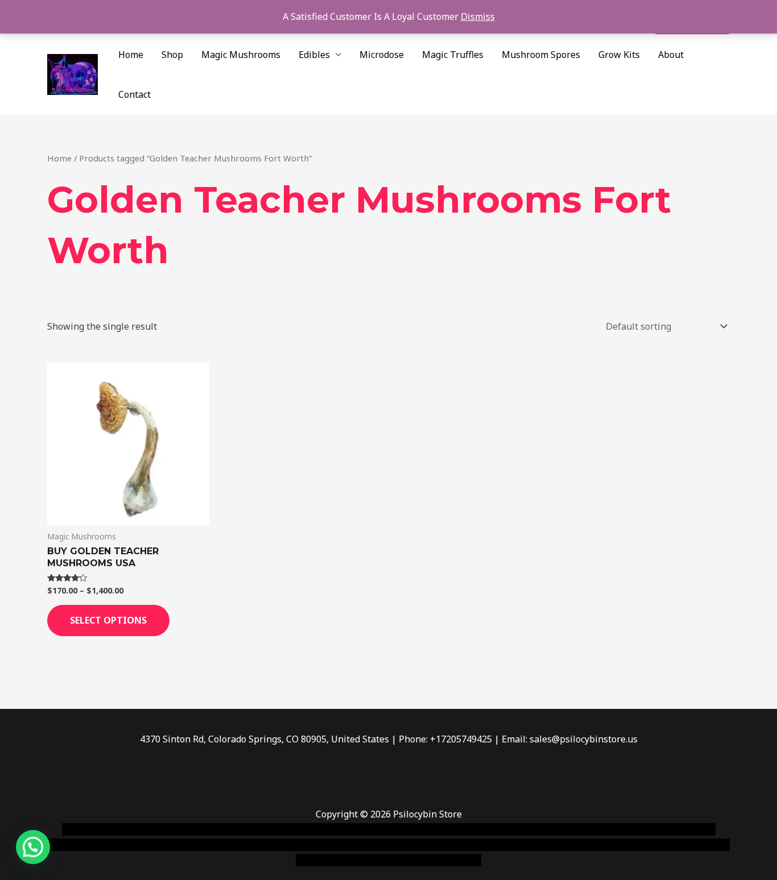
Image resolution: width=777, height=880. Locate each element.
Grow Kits (619, 54)
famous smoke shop (272, 829)
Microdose (381, 54)
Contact (134, 94)
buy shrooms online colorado (159, 845)
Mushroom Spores (541, 54)
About (671, 54)
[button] (33, 847)
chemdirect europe (187, 829)
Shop (172, 54)
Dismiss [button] (478, 16)
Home (130, 54)
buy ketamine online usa (370, 829)
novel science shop (102, 829)
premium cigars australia (561, 845)
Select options (108, 620)
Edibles (314, 54)
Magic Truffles (452, 54)
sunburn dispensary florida (281, 845)
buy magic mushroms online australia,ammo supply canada (552, 829)
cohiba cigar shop (467, 845)
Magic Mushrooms (240, 54)
